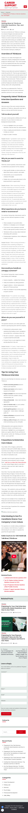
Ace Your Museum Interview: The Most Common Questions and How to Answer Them (14, 768)
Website (3, 700)
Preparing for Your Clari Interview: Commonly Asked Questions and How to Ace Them (13, 608)
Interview (3, 20)
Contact (6, 807)
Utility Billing (7, 795)
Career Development (9, 782)
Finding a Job (7, 785)
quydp (12, 29)
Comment (4, 672)
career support (11, 4)
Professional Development (10, 792)
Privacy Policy (13, 807)
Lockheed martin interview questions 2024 (15, 577)
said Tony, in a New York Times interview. (15, 462)
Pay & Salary (7, 790)
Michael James (17, 612)
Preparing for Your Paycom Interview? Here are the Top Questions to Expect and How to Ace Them (13, 638)
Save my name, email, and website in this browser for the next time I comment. (14, 709)
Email (3, 694)
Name (3, 689)
